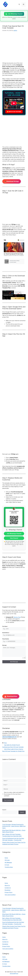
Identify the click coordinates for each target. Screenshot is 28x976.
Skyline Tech (17, 617)
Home (6, 858)
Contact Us (8, 887)
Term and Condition (10, 894)
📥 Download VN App (12, 181)
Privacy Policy (8, 892)
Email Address (6, 632)
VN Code (7, 860)
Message (4, 645)
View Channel (14, 538)
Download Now (12, 696)
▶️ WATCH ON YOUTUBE (14, 111)
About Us (7, 885)
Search (4, 809)
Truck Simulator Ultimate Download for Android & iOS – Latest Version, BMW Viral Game (13, 826)
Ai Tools (7, 864)
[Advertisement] (14, 48)
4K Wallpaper (8, 862)
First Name (5, 626)
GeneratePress (14, 973)
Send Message (14, 661)
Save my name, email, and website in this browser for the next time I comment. (14, 794)
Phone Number (5, 638)
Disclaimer (7, 890)
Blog (5, 743)
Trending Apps (9, 867)
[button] (19, 4)
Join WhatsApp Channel (15, 14)
